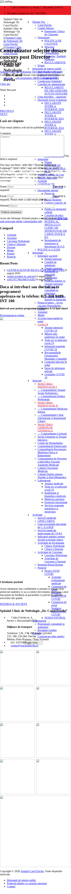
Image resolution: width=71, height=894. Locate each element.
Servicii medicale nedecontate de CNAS (50, 532)
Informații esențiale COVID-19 (54, 348)
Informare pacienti (47, 255)
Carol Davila (45, 25)
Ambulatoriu (39, 620)
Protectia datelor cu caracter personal (54, 282)
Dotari (41, 65)
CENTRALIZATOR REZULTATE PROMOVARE (35, 270)
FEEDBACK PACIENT (13, 604)
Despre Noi (38, 21)
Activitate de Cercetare (50, 552)
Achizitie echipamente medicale (58, 580)
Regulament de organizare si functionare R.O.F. (54, 243)
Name (3, 186)
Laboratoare (44, 480)
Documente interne (48, 190)
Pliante (48, 162)
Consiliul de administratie (51, 84)
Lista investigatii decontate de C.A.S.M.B (52, 526)
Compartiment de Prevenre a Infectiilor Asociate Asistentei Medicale (52, 461)
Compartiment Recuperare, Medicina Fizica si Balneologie (52, 452)
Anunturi (42, 312)
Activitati (37, 514)
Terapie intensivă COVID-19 (53, 329)
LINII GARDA (46, 521)
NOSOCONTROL (55, 617)
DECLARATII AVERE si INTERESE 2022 (54, 124)
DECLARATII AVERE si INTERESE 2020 (54, 106)
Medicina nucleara (54, 499)
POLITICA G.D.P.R (49, 249)
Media (41, 315)
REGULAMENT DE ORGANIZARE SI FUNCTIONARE (56, 90)
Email (3, 196)
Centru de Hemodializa (50, 443)
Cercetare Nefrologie (55, 555)
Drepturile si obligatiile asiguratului (51, 274)
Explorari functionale (55, 502)
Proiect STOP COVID (52, 572)
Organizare (44, 37)
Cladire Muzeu (46, 28)
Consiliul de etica (53, 215)
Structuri (37, 380)
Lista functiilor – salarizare (52, 96)
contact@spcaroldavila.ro (24, 645)
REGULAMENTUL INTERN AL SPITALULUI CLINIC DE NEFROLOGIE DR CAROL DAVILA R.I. (56, 228)
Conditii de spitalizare (50, 264)
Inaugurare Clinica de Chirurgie (54, 33)
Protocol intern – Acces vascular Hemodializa (50, 304)
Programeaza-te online (12, 315)
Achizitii (42, 181)
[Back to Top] (2, 892)
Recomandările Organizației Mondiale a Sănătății (55, 355)
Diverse (11, 247)
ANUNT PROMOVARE (21, 279)
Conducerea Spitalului (50, 81)
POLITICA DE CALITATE (53, 42)
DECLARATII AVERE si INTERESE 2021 (54, 115)
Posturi (8, 78)
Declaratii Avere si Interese (52, 99)
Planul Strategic (53, 199)
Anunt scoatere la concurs (21, 276)
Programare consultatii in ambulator (51, 290)
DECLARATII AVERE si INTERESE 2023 (54, 134)
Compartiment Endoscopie (52, 446)
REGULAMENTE (55, 62)
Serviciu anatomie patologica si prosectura (54, 508)
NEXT (4, 114)
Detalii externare (53, 268)
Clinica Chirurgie (53, 549)
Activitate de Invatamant (51, 542)
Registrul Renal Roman (50, 564)
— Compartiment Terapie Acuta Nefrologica (51, 392)
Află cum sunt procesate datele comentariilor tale (34, 220)
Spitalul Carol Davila (32, 871)
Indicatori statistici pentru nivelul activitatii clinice (51, 538)
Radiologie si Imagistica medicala (55, 494)
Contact (11, 886)
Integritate (43, 159)
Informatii (37, 252)
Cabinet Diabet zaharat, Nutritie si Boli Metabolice (52, 476)
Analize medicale (53, 483)
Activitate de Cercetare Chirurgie (55, 560)
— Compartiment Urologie (52, 433)
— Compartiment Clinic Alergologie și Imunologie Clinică (52, 418)
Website (4, 205)
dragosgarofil (50, 78)
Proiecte (42, 567)
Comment (5, 133)
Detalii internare (53, 259)
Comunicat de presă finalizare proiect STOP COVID (59, 608)
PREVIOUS (7, 111)
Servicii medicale (47, 517)
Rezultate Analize (47, 630)
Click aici (5, 83)
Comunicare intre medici (51, 636)
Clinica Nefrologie (54, 545)
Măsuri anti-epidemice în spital (54, 335)
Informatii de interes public (47, 68)
